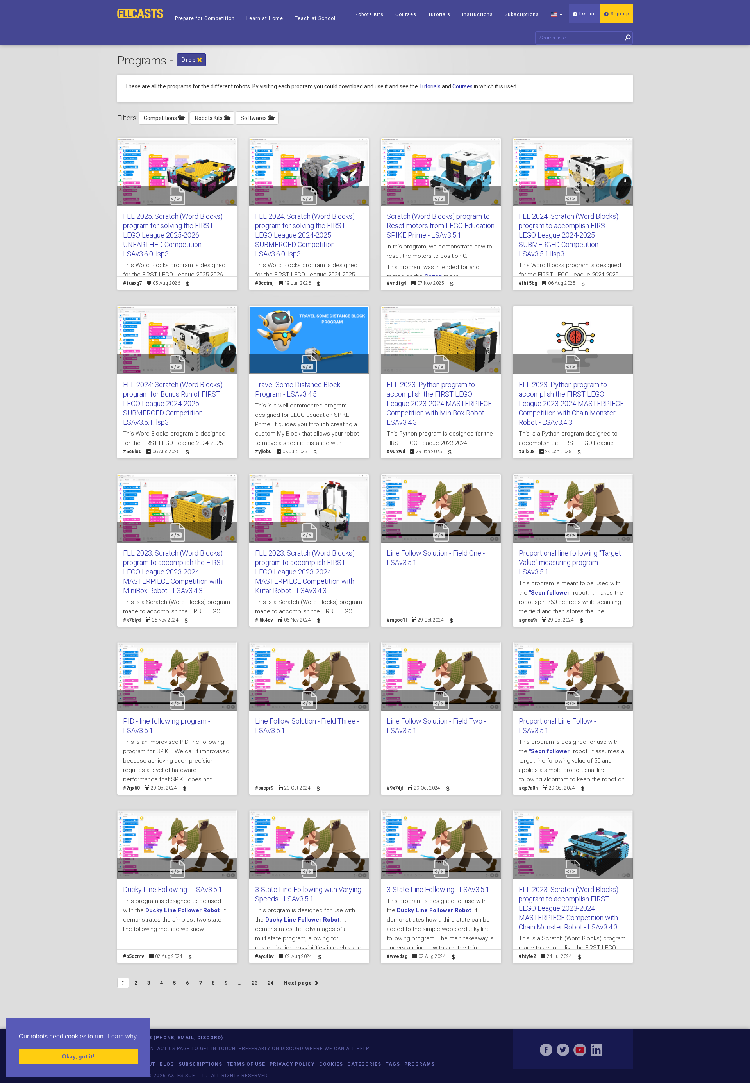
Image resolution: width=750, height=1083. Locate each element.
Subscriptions (522, 14)
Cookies (331, 1064)
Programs (419, 1064)
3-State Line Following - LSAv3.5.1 (438, 889)
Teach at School (315, 18)
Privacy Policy (292, 1064)
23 (255, 983)
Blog (167, 1064)
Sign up (619, 13)
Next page (299, 983)
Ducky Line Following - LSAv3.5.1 (172, 889)
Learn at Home (264, 18)
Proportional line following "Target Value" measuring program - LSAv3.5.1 (570, 562)
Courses (405, 14)
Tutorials (439, 14)
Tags (393, 1064)
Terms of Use (246, 1064)
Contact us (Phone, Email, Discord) (170, 1037)
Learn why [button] (122, 1036)
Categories (364, 1064)
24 (271, 983)
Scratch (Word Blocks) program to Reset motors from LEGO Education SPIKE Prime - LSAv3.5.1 (441, 225)
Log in (586, 13)
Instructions (477, 14)
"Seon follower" (550, 592)
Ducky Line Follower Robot (182, 910)
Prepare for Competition (205, 18)
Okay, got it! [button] (78, 1056)
